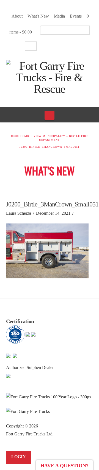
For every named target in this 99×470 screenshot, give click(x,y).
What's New (38, 16)
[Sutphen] (8, 375)
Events (76, 16)
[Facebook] (48, 45)
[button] (50, 115)
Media (59, 16)
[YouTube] (57, 45)
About (17, 16)
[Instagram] (67, 45)
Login (18, 456)
